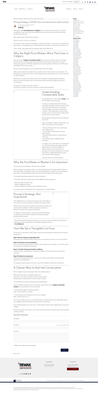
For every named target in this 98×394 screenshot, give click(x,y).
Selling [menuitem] (29, 9)
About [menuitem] (80, 9)
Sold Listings (76, 36)
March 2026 (76, 48)
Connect (76, 1)
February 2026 (76, 50)
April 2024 (75, 80)
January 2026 (76, 51)
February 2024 (76, 83)
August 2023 (76, 92)
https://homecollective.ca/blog (23, 291)
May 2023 (75, 96)
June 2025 (75, 61)
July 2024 (75, 76)
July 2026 (75, 42)
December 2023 (77, 86)
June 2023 (75, 95)
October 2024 (76, 71)
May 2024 (75, 79)
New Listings (76, 27)
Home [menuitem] (15, 9)
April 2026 (75, 47)
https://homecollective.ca (21, 296)
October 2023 (76, 89)
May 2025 (75, 63)
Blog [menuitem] (74, 9)
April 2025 (75, 64)
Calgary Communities (78, 21)
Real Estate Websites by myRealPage (77, 380)
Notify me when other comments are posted (24, 345)
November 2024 (77, 70)
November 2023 (77, 87)
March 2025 (76, 66)
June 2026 (75, 44)
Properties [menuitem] (22, 9)
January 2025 (76, 68)
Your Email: (16, 324)
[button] (82, 2)
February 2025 (76, 67)
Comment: (16, 331)
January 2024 (76, 84)
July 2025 (75, 60)
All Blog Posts (76, 20)
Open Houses (76, 28)
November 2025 (77, 54)
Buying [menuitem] (68, 9)
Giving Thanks (76, 26)
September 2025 (77, 57)
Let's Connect (72, 368)
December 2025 (77, 53)
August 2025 (76, 58)
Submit (64, 350)
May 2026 (75, 45)
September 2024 (77, 73)
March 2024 (76, 81)
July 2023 (75, 93)
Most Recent (76, 39)
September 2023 (77, 90)
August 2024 (76, 74)
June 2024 (75, 77)
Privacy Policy (67, 380)
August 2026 (76, 41)
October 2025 (76, 55)
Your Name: (16, 318)
